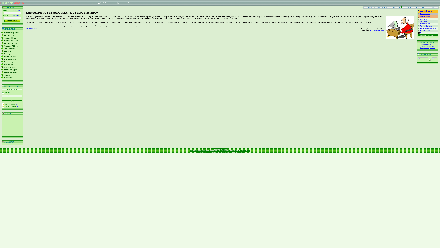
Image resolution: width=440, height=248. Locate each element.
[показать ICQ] (13, 92)
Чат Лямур (423, 21)
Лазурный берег (425, 16)
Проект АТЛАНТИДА (427, 44)
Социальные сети (10, 72)
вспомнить (16, 15)
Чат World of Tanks (426, 26)
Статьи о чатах (9, 67)
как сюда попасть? (427, 35)
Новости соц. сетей (11, 33)
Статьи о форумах (11, 70)
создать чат (16, 10)
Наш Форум (8, 64)
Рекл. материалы (10, 62)
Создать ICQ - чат (395, 7)
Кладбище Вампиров (427, 33)
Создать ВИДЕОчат (11, 41)
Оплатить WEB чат (11, 46)
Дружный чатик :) (426, 11)
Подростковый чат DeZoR (428, 28)
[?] (16, 104)
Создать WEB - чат (382, 7)
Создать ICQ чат (10, 38)
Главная (369, 7)
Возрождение (425, 14)
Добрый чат (424, 19)
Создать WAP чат (10, 43)
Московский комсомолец (377, 31)
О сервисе (432, 7)
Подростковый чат (428, 46)
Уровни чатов (9, 48)
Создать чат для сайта (427, 48)
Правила (408, 7)
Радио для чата (10, 54)
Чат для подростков (426, 30)
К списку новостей (32, 29)
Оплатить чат (420, 7)
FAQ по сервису (10, 59)
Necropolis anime (425, 24)
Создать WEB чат (10, 35)
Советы (7, 75)
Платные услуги (10, 56)
